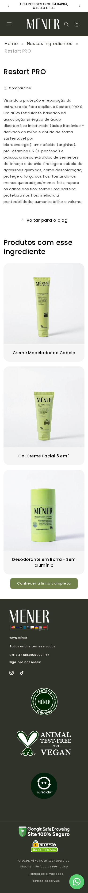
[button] (9, 24)
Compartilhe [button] (20, 88)
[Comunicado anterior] (9, 6)
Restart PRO (18, 51)
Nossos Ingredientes (49, 43)
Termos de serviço (46, 881)
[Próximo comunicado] (79, 6)
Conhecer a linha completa (44, 583)
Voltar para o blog (47, 220)
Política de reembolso (51, 866)
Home (11, 43)
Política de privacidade (46, 874)
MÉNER (35, 861)
